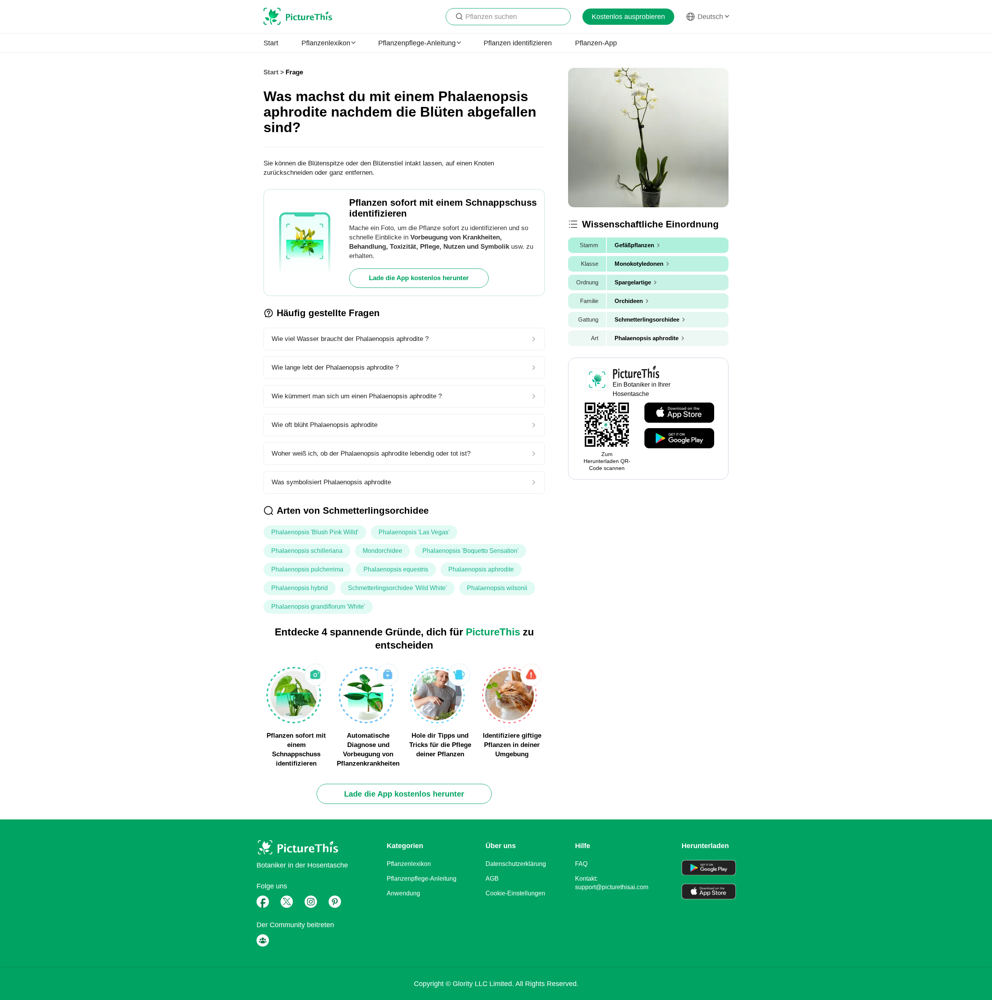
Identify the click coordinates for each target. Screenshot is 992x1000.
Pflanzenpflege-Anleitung (421, 878)
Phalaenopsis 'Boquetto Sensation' (470, 550)
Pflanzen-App (596, 43)
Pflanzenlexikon (409, 864)
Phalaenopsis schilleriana (307, 550)
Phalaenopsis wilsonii (497, 588)
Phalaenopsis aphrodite (481, 569)
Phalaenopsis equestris (395, 569)
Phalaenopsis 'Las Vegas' (414, 532)
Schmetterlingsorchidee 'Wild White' (397, 588)
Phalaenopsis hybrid (299, 588)
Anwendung (403, 893)
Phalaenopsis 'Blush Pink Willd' (314, 532)
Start (271, 43)
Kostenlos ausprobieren (628, 17)
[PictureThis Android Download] (679, 438)
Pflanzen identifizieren (518, 43)
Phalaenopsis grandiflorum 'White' (318, 606)
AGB (492, 878)
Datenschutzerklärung (516, 864)
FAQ (581, 864)
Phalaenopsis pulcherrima (307, 569)
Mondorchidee (382, 550)
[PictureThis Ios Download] (679, 413)
